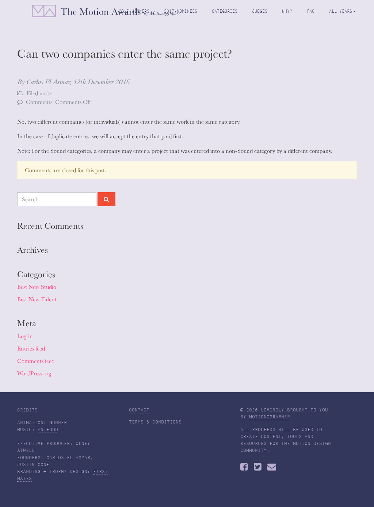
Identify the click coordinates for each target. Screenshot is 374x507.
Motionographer (269, 417)
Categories (224, 11)
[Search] (106, 199)
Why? (287, 11)
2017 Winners (134, 11)
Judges (259, 11)
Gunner (58, 423)
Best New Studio (36, 286)
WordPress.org (34, 373)
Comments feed (35, 360)
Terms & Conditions (155, 422)
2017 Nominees (180, 11)
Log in (25, 336)
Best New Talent (37, 299)
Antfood (48, 430)
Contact (139, 410)
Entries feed (31, 348)
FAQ (310, 11)
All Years (340, 11)
